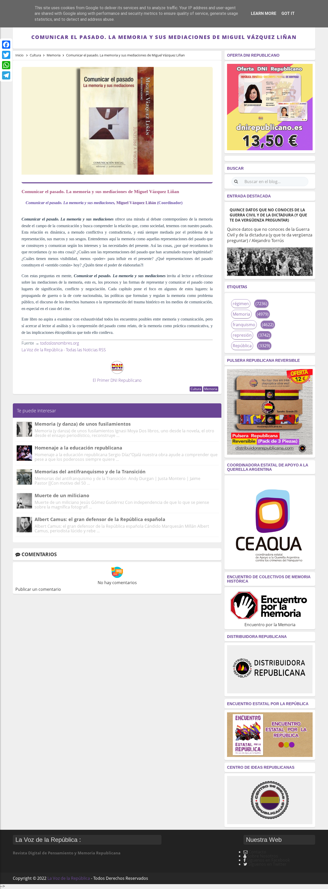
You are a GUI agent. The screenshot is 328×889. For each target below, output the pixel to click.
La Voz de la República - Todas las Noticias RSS (64, 350)
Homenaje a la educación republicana (78, 448)
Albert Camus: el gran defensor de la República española (100, 519)
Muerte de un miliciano (62, 495)
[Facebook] (6, 44)
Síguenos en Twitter (267, 864)
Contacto (257, 852)
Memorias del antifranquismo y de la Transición (90, 471)
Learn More (263, 13)
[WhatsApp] (6, 65)
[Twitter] (6, 55)
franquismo (244, 324)
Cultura (196, 389)
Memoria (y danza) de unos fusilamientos (83, 424)
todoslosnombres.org (59, 343)
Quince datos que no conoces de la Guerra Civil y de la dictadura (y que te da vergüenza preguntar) (268, 215)
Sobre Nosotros (262, 856)
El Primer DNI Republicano (117, 380)
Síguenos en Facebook (268, 860)
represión (242, 335)
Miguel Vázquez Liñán (136, 203)
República (242, 345)
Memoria (210, 389)
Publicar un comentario (38, 589)
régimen (241, 303)
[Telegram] (6, 75)
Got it (288, 13)
